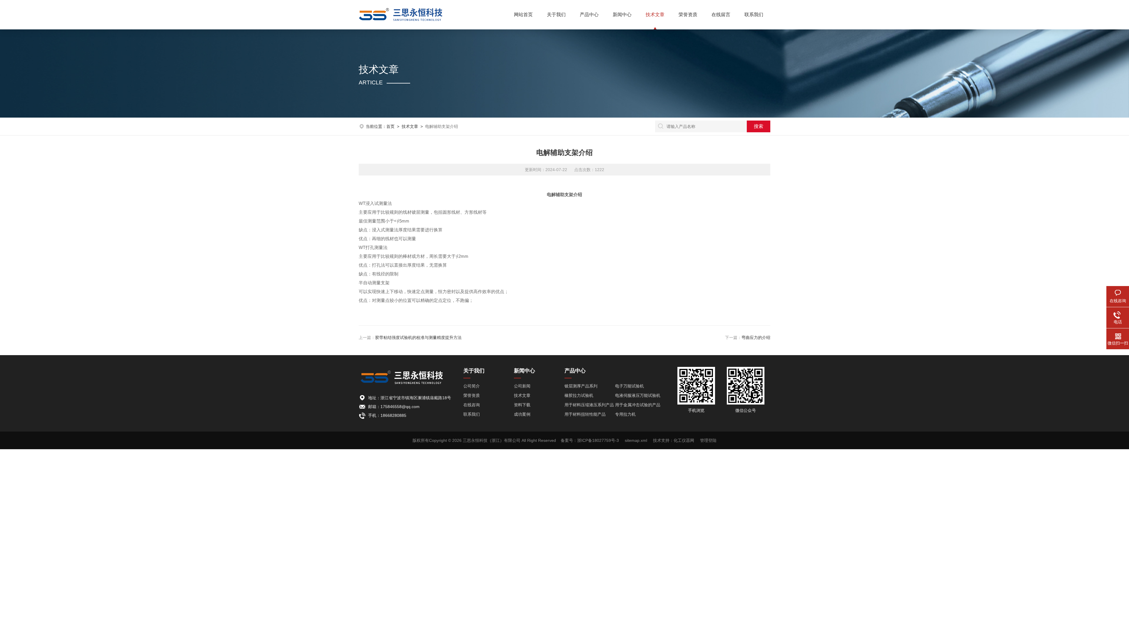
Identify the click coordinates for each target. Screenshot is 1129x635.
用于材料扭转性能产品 (585, 414)
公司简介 (471, 386)
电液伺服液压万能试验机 (637, 395)
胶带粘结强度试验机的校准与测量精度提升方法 (418, 337)
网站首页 (523, 14)
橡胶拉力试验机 (578, 395)
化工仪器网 (684, 440)
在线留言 (721, 14)
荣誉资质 (688, 14)
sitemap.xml (636, 440)
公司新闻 (522, 386)
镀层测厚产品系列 (580, 386)
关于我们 (556, 14)
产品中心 (589, 14)
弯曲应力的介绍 (755, 337)
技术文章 (655, 14)
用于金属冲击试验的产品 (637, 404)
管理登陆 (708, 440)
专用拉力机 (625, 414)
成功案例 (522, 414)
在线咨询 (471, 404)
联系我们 (753, 14)
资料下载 (522, 404)
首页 (390, 126)
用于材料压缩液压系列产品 (589, 404)
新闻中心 (622, 14)
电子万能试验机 (629, 386)
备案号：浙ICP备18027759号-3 (590, 440)
